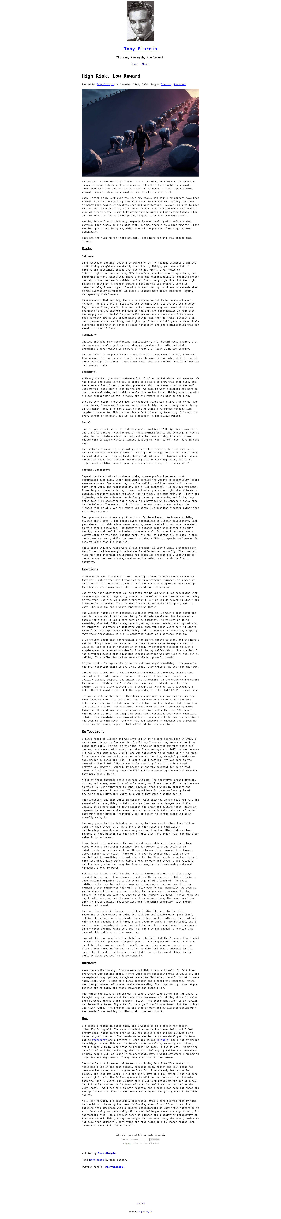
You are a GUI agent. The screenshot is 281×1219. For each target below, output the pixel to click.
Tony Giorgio (140, 49)
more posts (96, 1159)
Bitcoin (166, 84)
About (145, 64)
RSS (129, 1143)
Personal (180, 84)
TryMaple (162, 1040)
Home (135, 64)
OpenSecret (99, 1040)
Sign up (140, 1203)
